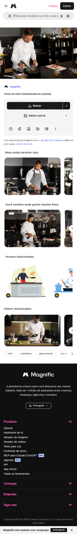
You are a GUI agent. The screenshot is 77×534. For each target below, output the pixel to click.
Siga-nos (10, 505)
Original (24, 32)
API (6, 464)
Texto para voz (12, 446)
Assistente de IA (13, 432)
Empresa (10, 494)
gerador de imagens (51, 140)
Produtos (10, 421)
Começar (10, 483)
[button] (38, 406)
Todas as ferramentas (16, 473)
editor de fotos (24, 144)
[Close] (71, 530)
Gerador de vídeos (15, 441)
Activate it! (59, 529)
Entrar (67, 6)
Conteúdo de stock (15, 451)
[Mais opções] (55, 128)
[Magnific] (38, 375)
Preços (53, 6)
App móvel (10, 469)
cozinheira (25, 353)
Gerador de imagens (16, 437)
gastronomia (46, 353)
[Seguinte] (72, 176)
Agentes (12, 460)
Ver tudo (33, 152)
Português (38, 405)
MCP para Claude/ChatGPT (23, 455)
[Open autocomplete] (8, 16)
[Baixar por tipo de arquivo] (66, 105)
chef (10, 353)
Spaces (8, 428)
